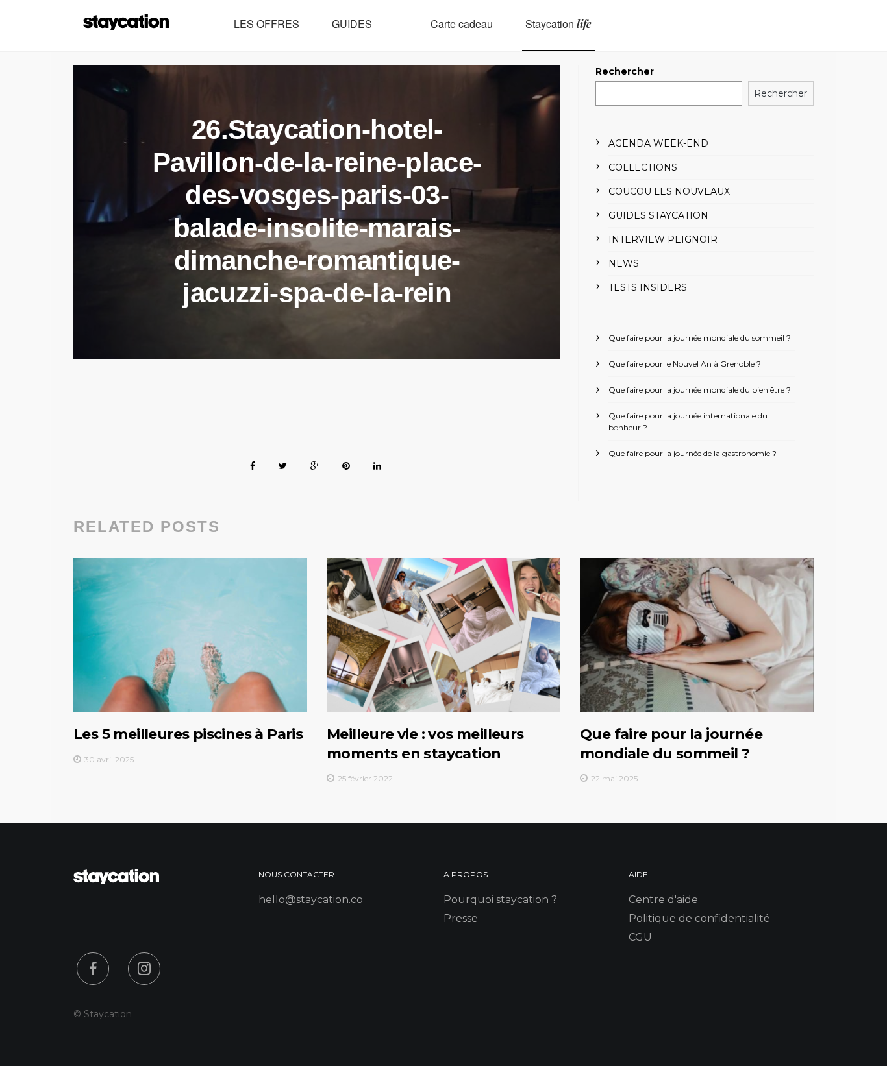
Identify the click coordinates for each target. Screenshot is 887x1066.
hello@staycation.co (310, 899)
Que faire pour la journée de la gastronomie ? (692, 453)
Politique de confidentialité (699, 918)
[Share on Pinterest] (346, 463)
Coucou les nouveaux (669, 191)
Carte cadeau (462, 24)
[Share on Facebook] (253, 463)
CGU (640, 937)
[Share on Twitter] (283, 463)
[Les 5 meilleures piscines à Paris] (190, 635)
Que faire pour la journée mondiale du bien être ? (699, 389)
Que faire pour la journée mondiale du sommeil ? (699, 338)
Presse (460, 918)
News (623, 263)
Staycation (558, 24)
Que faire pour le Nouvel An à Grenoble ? (684, 364)
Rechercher (624, 71)
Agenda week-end (658, 143)
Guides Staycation (658, 215)
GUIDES (352, 24)
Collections (642, 167)
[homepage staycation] (116, 881)
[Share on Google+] (314, 463)
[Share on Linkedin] (377, 463)
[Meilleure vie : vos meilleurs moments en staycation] (443, 635)
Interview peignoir (663, 239)
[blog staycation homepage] (126, 25)
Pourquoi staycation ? (500, 899)
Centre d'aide (663, 899)
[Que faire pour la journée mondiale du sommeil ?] (697, 635)
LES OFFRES (266, 24)
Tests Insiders (647, 287)
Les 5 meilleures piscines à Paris (188, 734)
